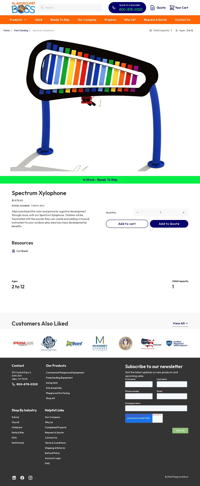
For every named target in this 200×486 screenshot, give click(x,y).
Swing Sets (52, 382)
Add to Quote (169, 224)
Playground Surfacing (58, 393)
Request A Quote (54, 432)
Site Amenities (54, 387)
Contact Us (51, 437)
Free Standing (21, 30)
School (15, 417)
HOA (14, 437)
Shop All (50, 398)
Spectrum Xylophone (43, 30)
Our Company (52, 417)
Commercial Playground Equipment (65, 372)
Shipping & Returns (55, 447)
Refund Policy (52, 453)
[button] (137, 212)
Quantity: (111, 212)
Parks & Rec (18, 432)
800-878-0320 (27, 384)
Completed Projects (55, 427)
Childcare (17, 427)
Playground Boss (180, 476)
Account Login (53, 458)
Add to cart (127, 224)
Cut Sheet (22, 251)
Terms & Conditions (55, 442)
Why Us (49, 422)
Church (15, 422)
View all (179, 323)
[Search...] (42, 7)
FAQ (47, 463)
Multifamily (18, 442)
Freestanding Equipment (59, 377)
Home (7, 30)
